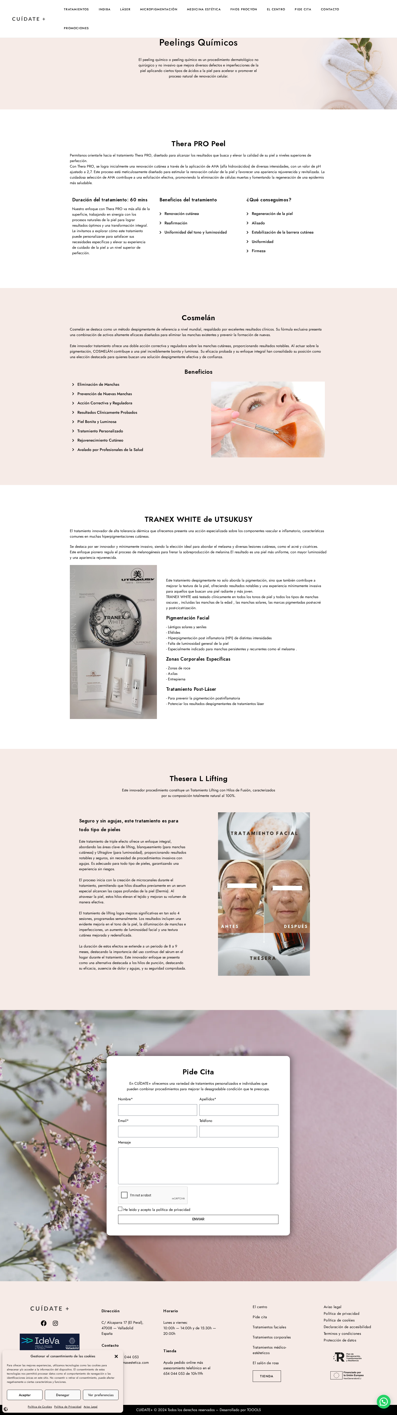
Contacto (330, 9)
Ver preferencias (100, 1395)
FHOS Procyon (243, 9)
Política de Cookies (40, 1407)
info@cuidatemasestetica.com (125, 1362)
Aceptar (25, 1395)
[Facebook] (44, 1323)
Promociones (76, 28)
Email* (123, 1120)
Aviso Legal (91, 1407)
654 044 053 (128, 1357)
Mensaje (124, 1142)
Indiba (105, 9)
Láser (125, 9)
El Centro (276, 9)
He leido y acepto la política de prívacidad (156, 1209)
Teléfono (205, 1120)
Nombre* (125, 1099)
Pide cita (303, 9)
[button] (116, 1356)
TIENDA (266, 1376)
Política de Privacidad (67, 1407)
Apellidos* (207, 1099)
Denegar (62, 1395)
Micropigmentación (158, 9)
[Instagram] (55, 1323)
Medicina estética (204, 9)
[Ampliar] (49, 1343)
